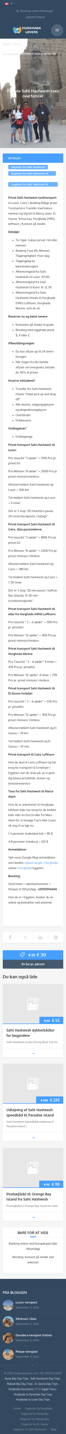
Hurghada (25, 868)
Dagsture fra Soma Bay (35, 1413)
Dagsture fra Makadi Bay (35, 1419)
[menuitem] (8, 3)
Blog (53, 1429)
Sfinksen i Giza (26, 1319)
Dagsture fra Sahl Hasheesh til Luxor (29, 185)
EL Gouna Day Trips (46, 1383)
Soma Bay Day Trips (17, 1378)
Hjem (6, 43)
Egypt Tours (49, 1389)
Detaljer (14, 158)
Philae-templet (27, 1351)
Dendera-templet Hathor (34, 1335)
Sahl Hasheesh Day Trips (45, 1378)
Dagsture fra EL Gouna (34, 1424)
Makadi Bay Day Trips (20, 1383)
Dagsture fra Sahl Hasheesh (28, 167)
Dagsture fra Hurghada (38, 1408)
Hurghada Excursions (20, 1389)
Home (17, 1408)
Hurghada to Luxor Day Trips (33, 1399)
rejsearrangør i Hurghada (41, 863)
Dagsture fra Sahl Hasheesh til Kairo (29, 174)
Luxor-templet (26, 1302)
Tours (16, 43)
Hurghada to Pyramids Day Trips (33, 1394)
